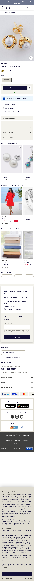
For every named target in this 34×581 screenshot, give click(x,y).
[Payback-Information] (29, 448)
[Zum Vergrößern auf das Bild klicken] (31, 58)
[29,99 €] (11, 245)
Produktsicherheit (8, 132)
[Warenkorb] (31, 7)
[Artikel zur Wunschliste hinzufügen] (29, 88)
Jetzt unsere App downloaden (17, 402)
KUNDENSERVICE (7, 378)
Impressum (18, 440)
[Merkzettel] (27, 7)
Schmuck (7, 12)
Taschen (18, 276)
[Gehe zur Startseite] (7, 7)
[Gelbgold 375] (2, 71)
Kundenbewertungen (9, 137)
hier (22, 513)
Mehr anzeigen (8, 333)
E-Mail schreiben (8, 353)
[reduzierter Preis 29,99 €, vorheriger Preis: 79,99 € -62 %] (11, 201)
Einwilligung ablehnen (7, 578)
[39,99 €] (11, 159)
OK (17, 574)
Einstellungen (28, 578)
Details (5, 123)
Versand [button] (19, 66)
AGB (20, 435)
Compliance (26, 440)
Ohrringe (13, 12)
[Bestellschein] (22, 7)
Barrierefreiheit (9, 440)
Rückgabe (5, 128)
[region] (17, 534)
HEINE (3, 383)
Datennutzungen (24, 496)
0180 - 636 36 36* (8, 369)
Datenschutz (26, 435)
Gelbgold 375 (7, 71)
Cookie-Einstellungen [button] (17, 444)
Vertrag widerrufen (11, 435)
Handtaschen (7, 276)
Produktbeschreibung (9, 118)
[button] (2, 7)
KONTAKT (4, 347)
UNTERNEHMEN (6, 388)
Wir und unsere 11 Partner (9, 494)
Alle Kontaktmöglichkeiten (12, 357)
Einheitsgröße (6, 79)
